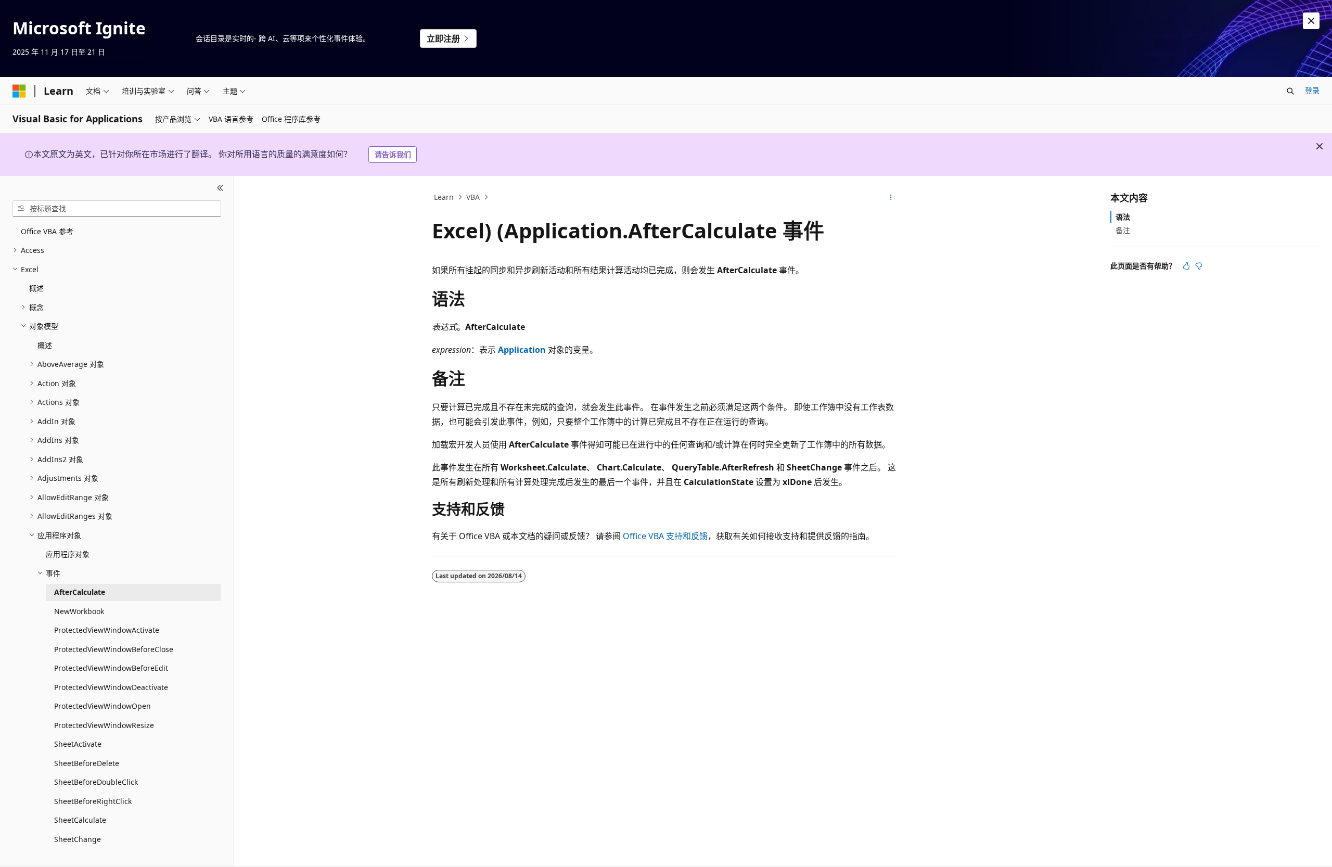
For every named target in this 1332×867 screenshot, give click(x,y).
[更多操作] (891, 197)
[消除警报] (1311, 20)
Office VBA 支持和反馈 (665, 536)
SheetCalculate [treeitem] (80, 820)
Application (522, 349)
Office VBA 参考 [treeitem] (47, 231)
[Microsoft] (19, 91)
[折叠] (220, 188)
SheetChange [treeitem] (77, 839)
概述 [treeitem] (36, 288)
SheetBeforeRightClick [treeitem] (93, 801)
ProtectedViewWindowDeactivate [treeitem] (111, 687)
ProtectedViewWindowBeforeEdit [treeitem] (111, 668)
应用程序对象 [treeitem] (67, 554)
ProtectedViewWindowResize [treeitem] (104, 725)
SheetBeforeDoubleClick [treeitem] (96, 782)
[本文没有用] (1199, 266)
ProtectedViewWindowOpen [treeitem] (102, 706)
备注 (1123, 230)
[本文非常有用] (1186, 266)
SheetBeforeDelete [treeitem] (86, 763)
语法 (1123, 217)
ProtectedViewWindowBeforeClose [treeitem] (113, 649)
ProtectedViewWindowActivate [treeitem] (106, 630)
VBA (473, 197)
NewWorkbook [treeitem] (79, 611)
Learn (444, 197)
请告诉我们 (393, 154)
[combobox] (116, 208)
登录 (1312, 90)
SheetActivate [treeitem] (77, 744)
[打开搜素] (1290, 91)
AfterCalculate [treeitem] (79, 592)
